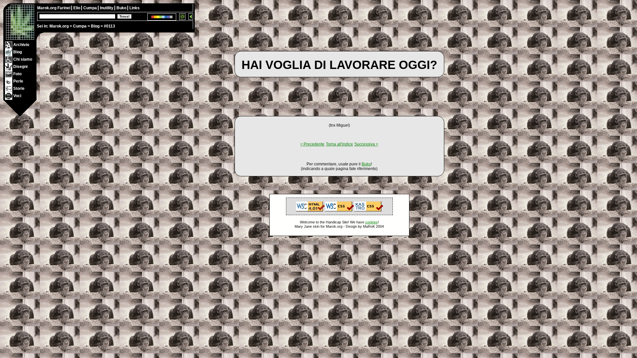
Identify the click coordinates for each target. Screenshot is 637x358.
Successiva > (366, 144)
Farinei (64, 8)
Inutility (107, 8)
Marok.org (59, 26)
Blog (95, 26)
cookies (371, 222)
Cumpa (80, 26)
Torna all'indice (339, 144)
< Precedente (312, 144)
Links (134, 8)
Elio (77, 8)
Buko (121, 8)
